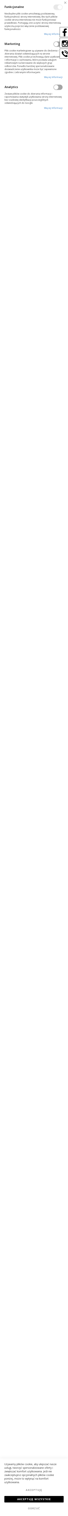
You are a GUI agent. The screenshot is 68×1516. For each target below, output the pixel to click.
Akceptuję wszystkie (34, 1499)
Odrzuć (34, 1508)
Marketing (58, 44)
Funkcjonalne (58, 7)
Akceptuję (34, 1490)
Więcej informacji (53, 34)
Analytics (58, 87)
